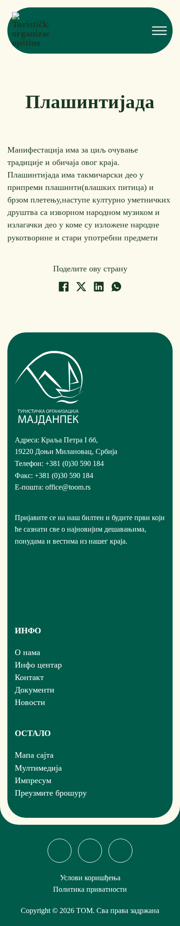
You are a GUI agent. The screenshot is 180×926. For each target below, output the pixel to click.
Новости (30, 702)
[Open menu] (158, 30)
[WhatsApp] (116, 287)
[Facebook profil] (59, 850)
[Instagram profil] (90, 850)
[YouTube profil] (120, 850)
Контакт (29, 677)
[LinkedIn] (99, 287)
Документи (34, 689)
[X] (81, 287)
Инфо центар (38, 664)
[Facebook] (64, 287)
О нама (27, 652)
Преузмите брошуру (51, 792)
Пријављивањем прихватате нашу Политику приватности (83, 589)
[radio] (19, 589)
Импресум (33, 780)
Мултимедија (38, 768)
